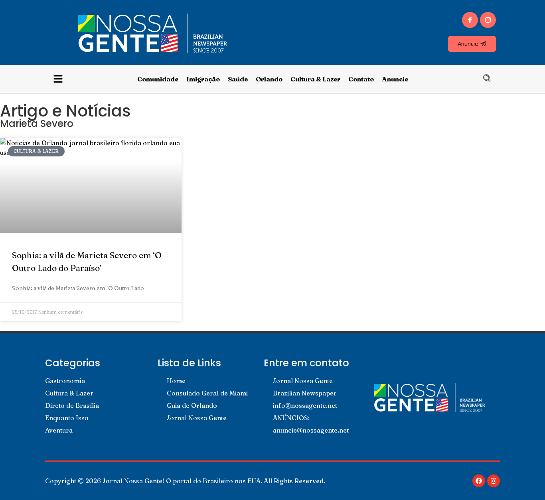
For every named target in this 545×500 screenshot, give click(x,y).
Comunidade (157, 79)
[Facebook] (478, 480)
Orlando (269, 79)
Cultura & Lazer (315, 79)
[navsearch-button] (491, 79)
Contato (361, 79)
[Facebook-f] (470, 20)
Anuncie (395, 79)
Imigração (203, 79)
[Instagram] (488, 20)
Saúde (238, 79)
